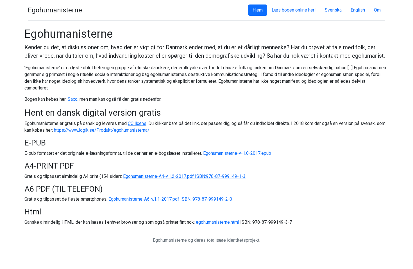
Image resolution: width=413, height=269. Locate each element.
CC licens (137, 123)
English (358, 10)
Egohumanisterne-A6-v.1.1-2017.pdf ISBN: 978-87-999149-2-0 (170, 199)
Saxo (73, 99)
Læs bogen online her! (294, 10)
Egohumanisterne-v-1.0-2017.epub (237, 153)
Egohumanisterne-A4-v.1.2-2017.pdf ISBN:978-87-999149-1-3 (184, 176)
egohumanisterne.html (217, 222)
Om (377, 10)
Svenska (333, 10)
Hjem (258, 10)
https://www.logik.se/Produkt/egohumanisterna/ (101, 130)
